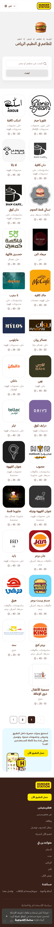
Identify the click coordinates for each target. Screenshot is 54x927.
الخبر (50, 869)
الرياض (29, 39)
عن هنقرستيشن (44, 814)
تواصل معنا (8, 891)
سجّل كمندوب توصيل (41, 827)
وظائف (48, 821)
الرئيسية (49, 39)
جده (50, 856)
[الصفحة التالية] (13, 719)
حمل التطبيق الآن (36, 753)
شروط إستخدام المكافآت (26, 891)
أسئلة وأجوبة (46, 891)
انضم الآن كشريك (43, 834)
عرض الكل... (46, 876)
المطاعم (39, 39)
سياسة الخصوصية (24, 920)
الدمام (49, 849)
